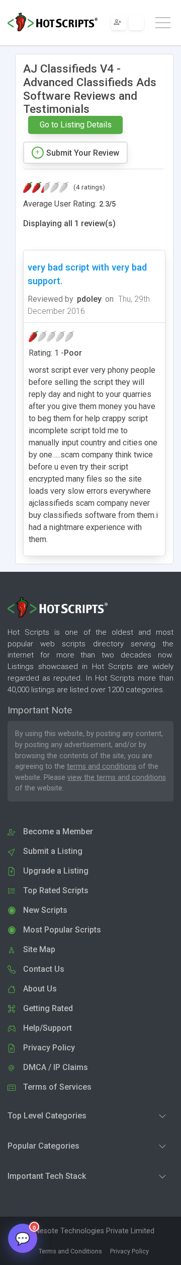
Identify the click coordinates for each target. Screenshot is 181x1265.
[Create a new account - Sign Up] (118, 22)
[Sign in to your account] (136, 22)
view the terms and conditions (116, 777)
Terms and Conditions (70, 1251)
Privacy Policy (129, 1251)
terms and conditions (101, 766)
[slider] (45, 187)
